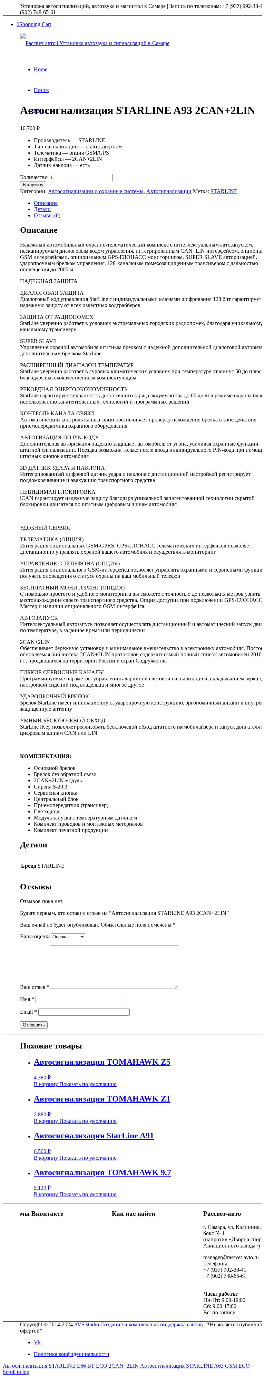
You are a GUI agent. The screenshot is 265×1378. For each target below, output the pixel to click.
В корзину (33, 184)
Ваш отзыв (35, 987)
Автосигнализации (169, 191)
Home (40, 69)
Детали (42, 209)
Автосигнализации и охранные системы (96, 191)
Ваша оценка (35, 936)
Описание (46, 203)
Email (28, 1012)
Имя (27, 999)
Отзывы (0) (47, 215)
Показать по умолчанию (87, 1084)
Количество (34, 177)
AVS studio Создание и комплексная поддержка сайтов (138, 1324)
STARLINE (223, 191)
